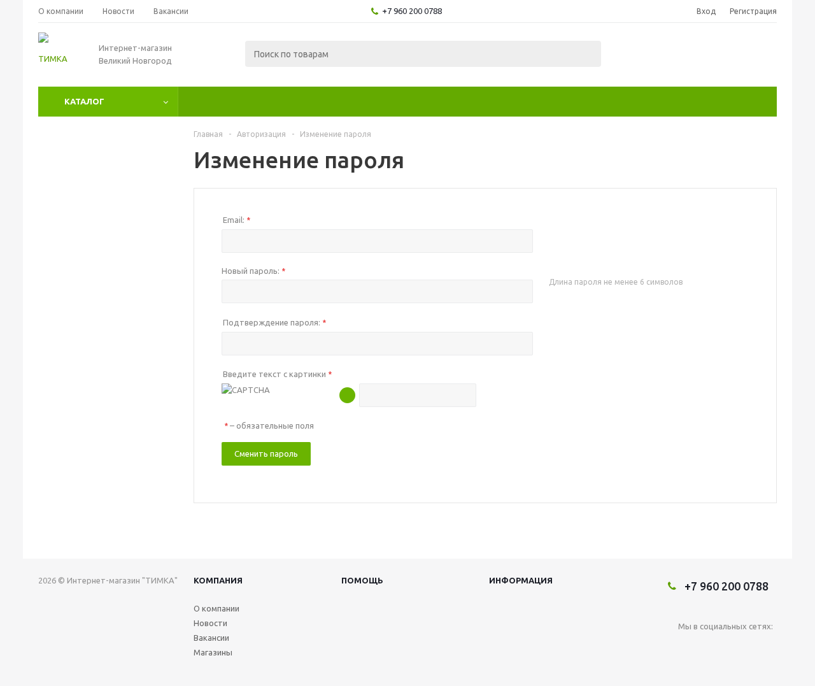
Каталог (84, 101)
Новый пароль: (253, 270)
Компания (218, 580)
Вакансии (211, 637)
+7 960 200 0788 (412, 10)
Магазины (213, 652)
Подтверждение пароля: (274, 322)
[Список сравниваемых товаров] (636, 55)
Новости (210, 622)
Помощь (362, 580)
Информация (521, 580)
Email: (236, 219)
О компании (216, 608)
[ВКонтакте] (688, 647)
